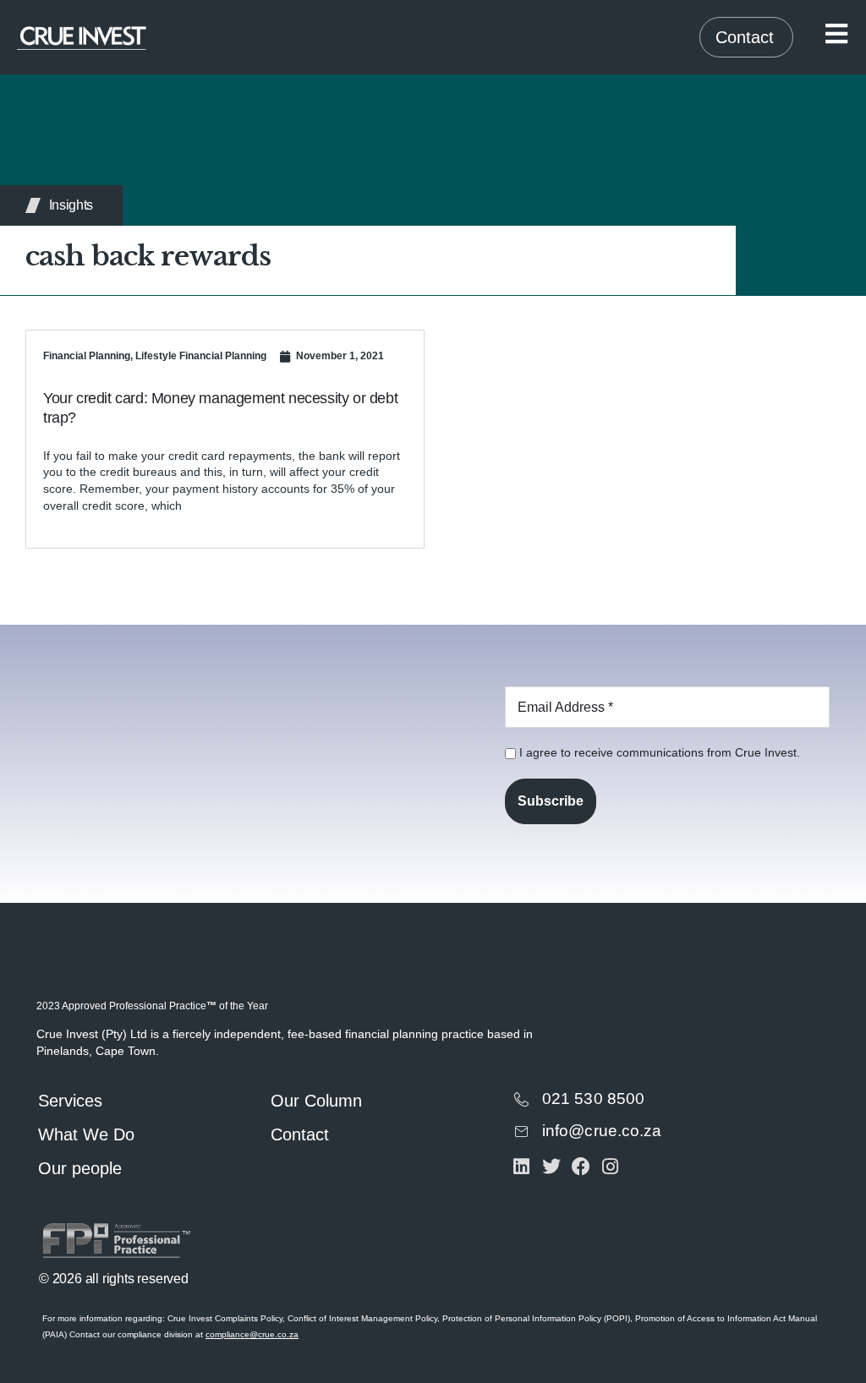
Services (70, 1100)
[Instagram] (610, 1166)
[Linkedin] (521, 1166)
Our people (80, 1168)
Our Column (316, 1100)
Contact (300, 1134)
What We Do (86, 1134)
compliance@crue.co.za (252, 1334)
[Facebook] (580, 1166)
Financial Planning (86, 356)
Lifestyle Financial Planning (200, 356)
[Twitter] (551, 1166)
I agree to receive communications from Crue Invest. (658, 752)
